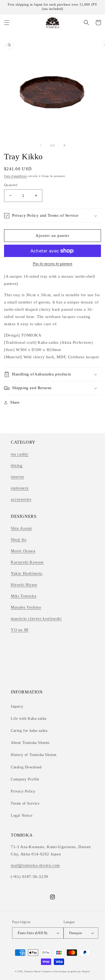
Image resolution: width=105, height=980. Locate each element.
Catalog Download (26, 767)
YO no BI (20, 630)
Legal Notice (21, 815)
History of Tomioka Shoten (34, 755)
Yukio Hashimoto (27, 573)
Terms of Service (25, 803)
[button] (7, 22)
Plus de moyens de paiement (52, 264)
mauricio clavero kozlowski (36, 618)
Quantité (11, 185)
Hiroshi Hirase (24, 585)
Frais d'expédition (15, 176)
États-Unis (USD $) (32, 933)
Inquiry (17, 706)
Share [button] (15, 402)
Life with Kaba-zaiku (29, 719)
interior (17, 477)
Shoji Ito (18, 539)
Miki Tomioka (23, 596)
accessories (21, 499)
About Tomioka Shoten (30, 743)
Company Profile (25, 779)
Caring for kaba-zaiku (29, 731)
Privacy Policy (23, 791)
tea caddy (19, 454)
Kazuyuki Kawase (27, 562)
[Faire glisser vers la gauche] (41, 145)
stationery (20, 488)
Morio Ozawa (23, 551)
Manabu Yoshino (26, 607)
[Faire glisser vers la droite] (64, 145)
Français (75, 933)
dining (17, 465)
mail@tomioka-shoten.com (35, 865)
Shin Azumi (21, 528)
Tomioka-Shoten (32, 971)
